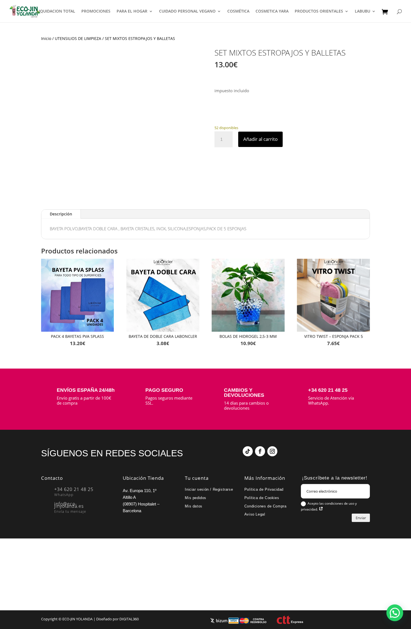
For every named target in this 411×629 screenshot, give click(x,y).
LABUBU (362, 11)
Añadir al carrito (260, 139)
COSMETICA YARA (272, 11)
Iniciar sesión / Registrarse (209, 489)
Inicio (46, 38)
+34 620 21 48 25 (328, 390)
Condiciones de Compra (265, 506)
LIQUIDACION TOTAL (56, 11)
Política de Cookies (261, 498)
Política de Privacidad (264, 489)
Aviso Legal (254, 514)
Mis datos (193, 506)
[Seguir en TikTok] (248, 451)
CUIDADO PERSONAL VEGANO (187, 11)
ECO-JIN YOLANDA (77, 618)
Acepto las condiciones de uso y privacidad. (329, 506)
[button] (394, 612)
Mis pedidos (195, 498)
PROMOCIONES (95, 11)
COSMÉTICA (238, 11)
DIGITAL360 (129, 618)
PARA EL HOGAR (132, 11)
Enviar (361, 517)
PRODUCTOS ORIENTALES (319, 11)
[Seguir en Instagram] (272, 451)
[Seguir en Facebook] (260, 451)
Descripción (61, 214)
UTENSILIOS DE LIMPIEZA (78, 38)
